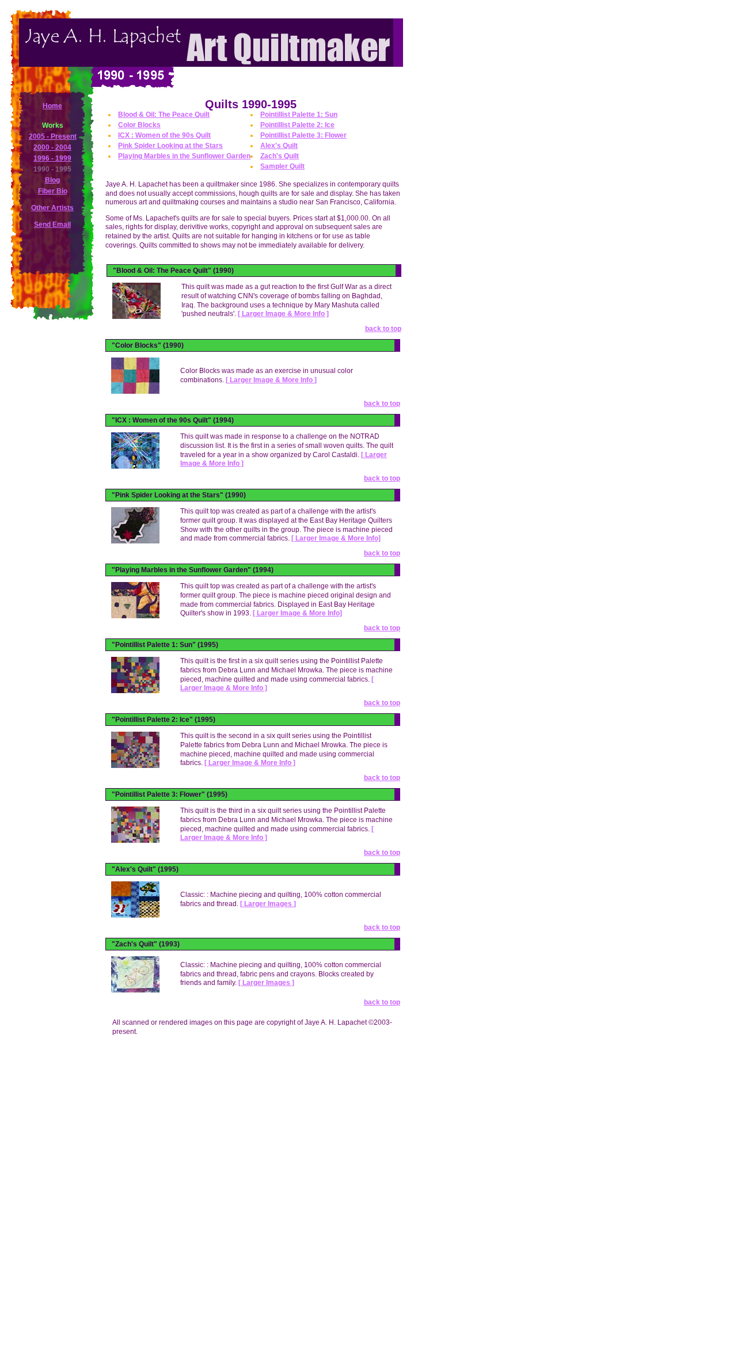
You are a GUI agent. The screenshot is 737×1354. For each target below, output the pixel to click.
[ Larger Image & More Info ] (283, 314)
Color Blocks (139, 125)
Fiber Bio (52, 191)
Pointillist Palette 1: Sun (298, 115)
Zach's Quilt (279, 156)
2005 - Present (53, 136)
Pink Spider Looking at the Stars (170, 146)
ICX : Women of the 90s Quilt (164, 135)
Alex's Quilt (279, 146)
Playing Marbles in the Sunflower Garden (184, 156)
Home (52, 106)
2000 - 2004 (52, 147)
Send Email (52, 224)
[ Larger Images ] (268, 904)
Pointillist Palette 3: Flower (303, 135)
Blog (52, 180)
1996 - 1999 (52, 158)
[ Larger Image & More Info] (336, 538)
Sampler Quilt (282, 166)
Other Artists (52, 208)
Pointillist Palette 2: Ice (297, 125)
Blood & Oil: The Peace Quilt (164, 115)
